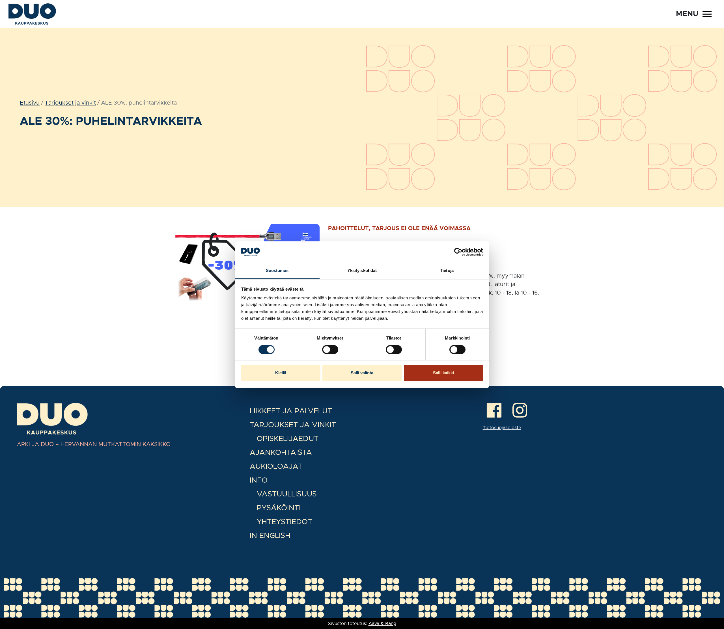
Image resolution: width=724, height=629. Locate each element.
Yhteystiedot (284, 522)
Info (259, 480)
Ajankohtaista (281, 452)
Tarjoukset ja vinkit (70, 103)
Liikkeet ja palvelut (291, 411)
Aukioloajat (276, 466)
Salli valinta (362, 373)
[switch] (330, 349)
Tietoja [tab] (447, 270)
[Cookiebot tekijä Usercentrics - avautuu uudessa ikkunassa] (458, 252)
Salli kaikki (443, 373)
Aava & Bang (382, 623)
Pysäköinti (279, 508)
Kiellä (280, 373)
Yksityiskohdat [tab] (362, 270)
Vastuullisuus (287, 494)
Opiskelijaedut (287, 438)
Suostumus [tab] (277, 270)
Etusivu (30, 103)
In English (270, 535)
